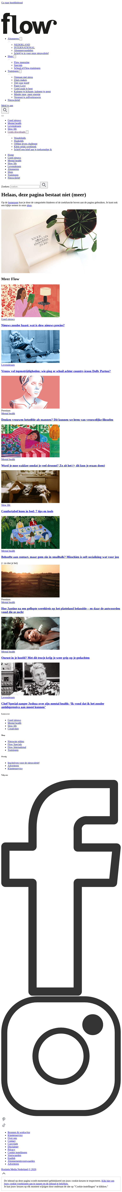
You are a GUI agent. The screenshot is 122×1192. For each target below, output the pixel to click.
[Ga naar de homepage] (29, 33)
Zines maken (20, 80)
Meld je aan (7, 105)
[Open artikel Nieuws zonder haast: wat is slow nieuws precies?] (30, 316)
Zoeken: (5, 186)
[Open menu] (2, 115)
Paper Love (20, 85)
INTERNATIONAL (24, 47)
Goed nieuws (8, 319)
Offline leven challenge (25, 143)
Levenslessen (8, 365)
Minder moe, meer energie (27, 94)
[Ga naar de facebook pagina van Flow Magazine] (61, 994)
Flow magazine (21, 62)
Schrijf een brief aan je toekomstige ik (33, 149)
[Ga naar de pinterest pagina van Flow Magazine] (3, 1121)
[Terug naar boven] (3, 1175)
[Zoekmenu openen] (5, 110)
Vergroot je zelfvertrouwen (27, 97)
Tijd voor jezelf (21, 83)
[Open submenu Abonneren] (21, 38)
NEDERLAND (22, 44)
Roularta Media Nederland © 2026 (18, 1169)
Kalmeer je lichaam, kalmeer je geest (32, 91)
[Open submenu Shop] (15, 56)
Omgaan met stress (23, 77)
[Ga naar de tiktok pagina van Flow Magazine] (3, 1127)
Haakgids (19, 140)
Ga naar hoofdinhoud (12, 2)
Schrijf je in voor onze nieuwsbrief (31, 53)
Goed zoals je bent (23, 88)
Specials (18, 65)
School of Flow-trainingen (27, 68)
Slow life (5, 505)
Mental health (8, 413)
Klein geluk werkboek (25, 146)
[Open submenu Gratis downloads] (27, 132)
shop (29, 205)
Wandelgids (20, 138)
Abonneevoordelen (23, 50)
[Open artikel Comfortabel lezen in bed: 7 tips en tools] (30, 502)
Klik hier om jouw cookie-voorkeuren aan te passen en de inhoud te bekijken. (59, 1182)
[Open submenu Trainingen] (20, 71)
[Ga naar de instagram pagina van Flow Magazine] (61, 1115)
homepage (13, 202)
